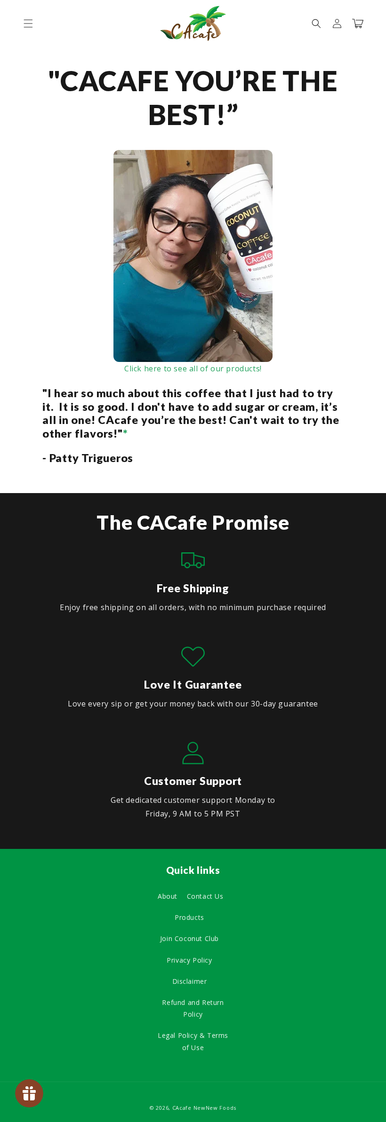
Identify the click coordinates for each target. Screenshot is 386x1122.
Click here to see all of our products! (193, 368)
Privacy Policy (189, 960)
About (167, 896)
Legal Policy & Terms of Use (193, 1041)
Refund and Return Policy (193, 1008)
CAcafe (182, 1107)
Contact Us (205, 896)
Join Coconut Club (189, 938)
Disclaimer (189, 981)
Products (189, 917)
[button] (28, 23)
